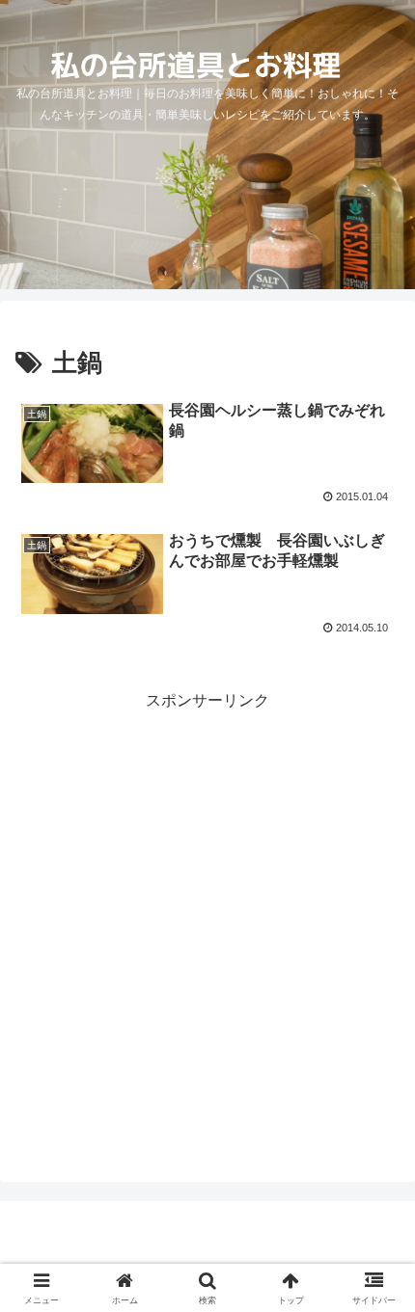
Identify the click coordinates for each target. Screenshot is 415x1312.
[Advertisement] (207, 922)
